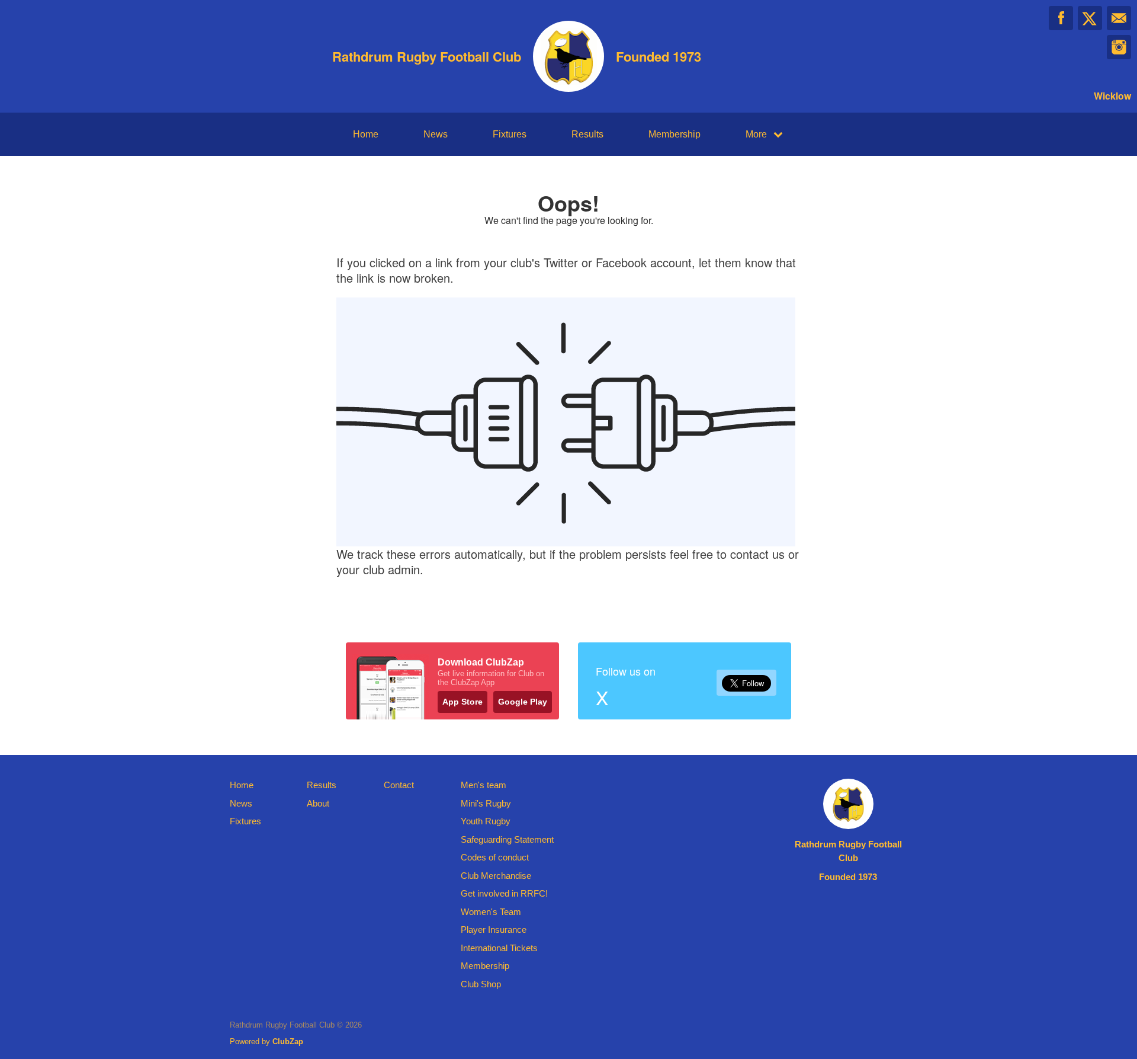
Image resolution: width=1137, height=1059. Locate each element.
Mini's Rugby (486, 803)
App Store (462, 701)
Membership (674, 134)
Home (365, 134)
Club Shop (481, 984)
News (435, 134)
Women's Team (491, 912)
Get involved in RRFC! (504, 893)
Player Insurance (493, 929)
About (318, 803)
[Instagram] (1119, 47)
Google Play (522, 701)
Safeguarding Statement (507, 839)
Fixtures (509, 134)
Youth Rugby (485, 821)
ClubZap (287, 1041)
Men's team (483, 785)
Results (587, 134)
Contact (399, 785)
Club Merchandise (496, 876)
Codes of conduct (495, 857)
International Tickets (499, 948)
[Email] (1119, 18)
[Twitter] (1090, 18)
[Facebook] (1061, 18)
